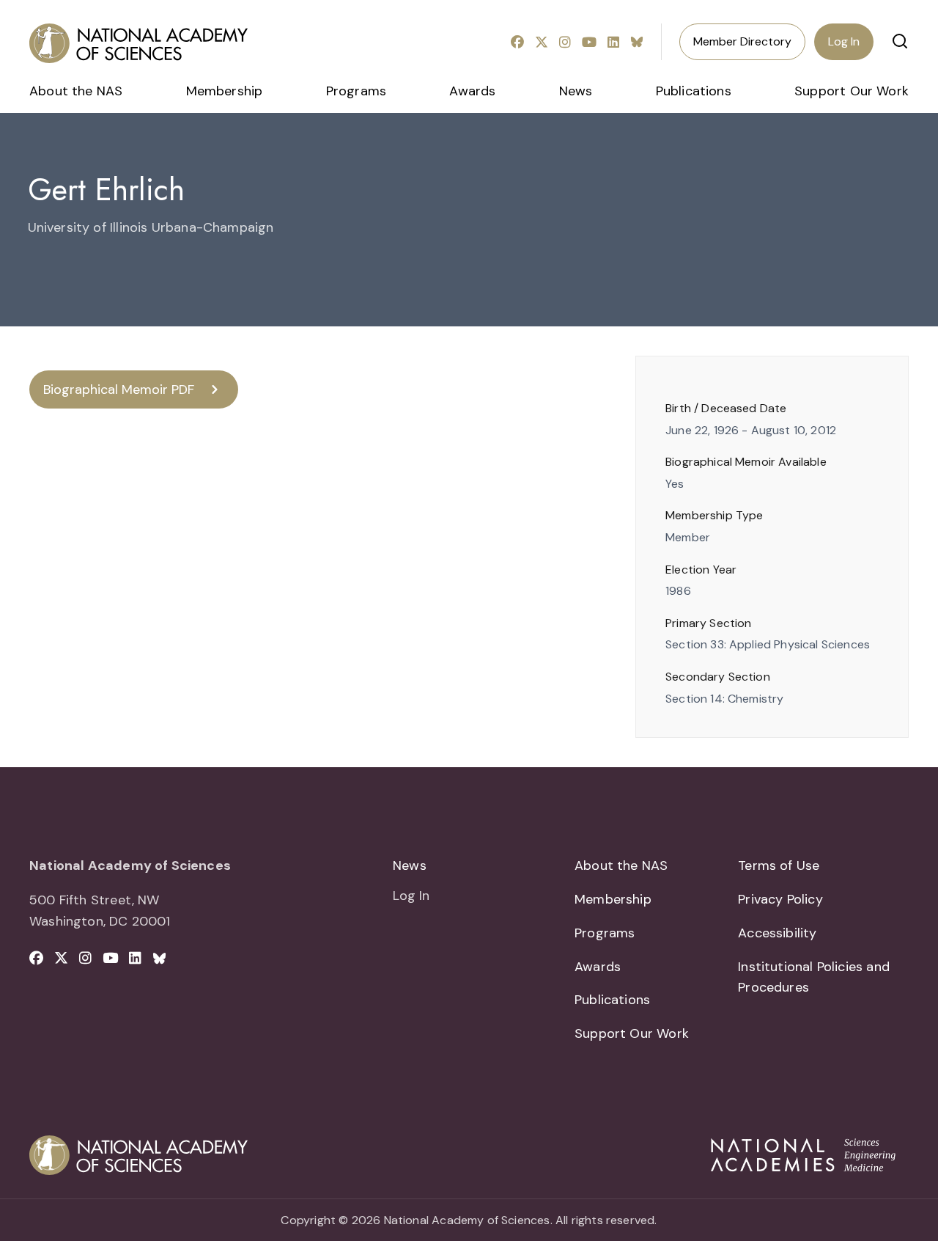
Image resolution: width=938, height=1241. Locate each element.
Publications (693, 91)
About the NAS (75, 91)
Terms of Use (778, 865)
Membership (224, 91)
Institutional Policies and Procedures (814, 977)
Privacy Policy (780, 899)
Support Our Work (851, 91)
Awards (472, 91)
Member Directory (742, 41)
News (576, 91)
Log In (844, 41)
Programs (356, 91)
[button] (900, 41)
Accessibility (777, 933)
